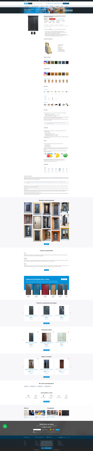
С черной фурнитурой (48, 386)
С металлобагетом (40, 386)
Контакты (66, 6)
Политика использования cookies (46, 449)
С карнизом (26, 386)
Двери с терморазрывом (35, 6)
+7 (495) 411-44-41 (46, 427)
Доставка (52, 6)
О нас (62, 6)
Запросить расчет (66, 3)
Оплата (47, 6)
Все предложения (64, 279)
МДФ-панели (45, 71)
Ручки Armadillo (46, 89)
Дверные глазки (46, 102)
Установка (57, 6)
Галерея (42, 6)
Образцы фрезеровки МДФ (47, 78)
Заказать (46, 319)
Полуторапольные (33, 386)
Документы (45, 167)
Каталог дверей (27, 6)
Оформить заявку (46, 401)
